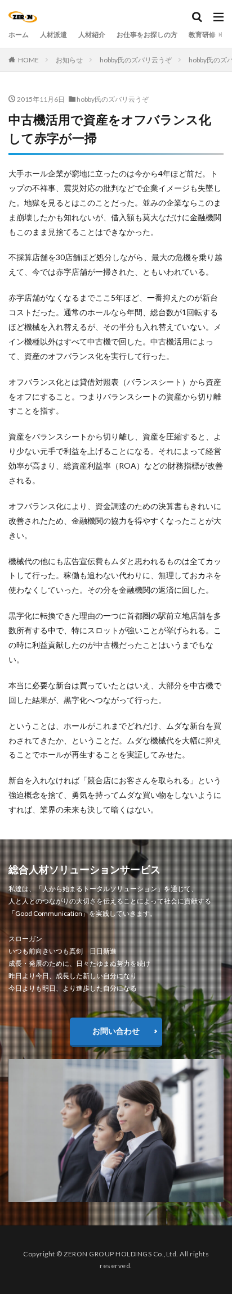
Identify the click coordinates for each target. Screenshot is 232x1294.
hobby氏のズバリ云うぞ (136, 60)
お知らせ (69, 60)
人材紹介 (91, 34)
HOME (28, 60)
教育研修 (202, 34)
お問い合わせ (116, 1031)
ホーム (18, 34)
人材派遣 (53, 34)
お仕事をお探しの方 (147, 34)
